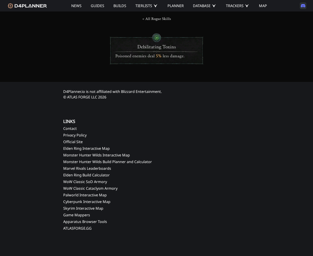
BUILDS (119, 5)
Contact (70, 128)
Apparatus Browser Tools (85, 221)
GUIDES (97, 5)
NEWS (76, 5)
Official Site (73, 141)
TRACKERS (235, 5)
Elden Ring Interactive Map (86, 148)
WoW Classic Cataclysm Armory (90, 188)
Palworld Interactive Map (85, 195)
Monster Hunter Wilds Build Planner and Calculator (107, 161)
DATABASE (202, 5)
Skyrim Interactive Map (83, 208)
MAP (263, 5)
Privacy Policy (75, 135)
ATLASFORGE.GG (77, 228)
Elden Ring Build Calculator (86, 175)
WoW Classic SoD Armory (85, 181)
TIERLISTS (143, 5)
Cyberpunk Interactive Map (86, 201)
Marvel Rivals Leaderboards (87, 168)
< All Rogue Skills (156, 19)
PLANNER (175, 5)
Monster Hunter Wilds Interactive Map (96, 155)
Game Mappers (76, 214)
